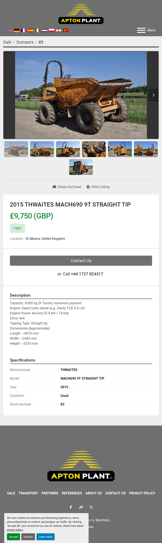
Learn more (45, 536)
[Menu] (141, 30)
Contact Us (81, 260)
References (72, 493)
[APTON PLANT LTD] (81, 466)
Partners (50, 493)
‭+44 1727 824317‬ (87, 273)
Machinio (103, 520)
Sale (11, 493)
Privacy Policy (142, 493)
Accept (13, 536)
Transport (28, 493)
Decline (28, 536)
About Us (93, 493)
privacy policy (15, 529)
